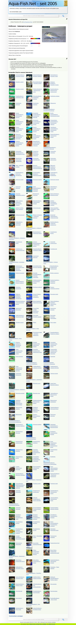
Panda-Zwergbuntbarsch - (37, 136)
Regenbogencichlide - (37, 334)
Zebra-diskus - (37, 561)
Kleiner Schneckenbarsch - (54, 524)
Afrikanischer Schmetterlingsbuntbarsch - (49, 107)
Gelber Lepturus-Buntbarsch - (19, 203)
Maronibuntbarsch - (37, 232)
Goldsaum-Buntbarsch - (54, 83)
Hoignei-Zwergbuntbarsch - (20, 129)
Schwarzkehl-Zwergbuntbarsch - (20, 153)
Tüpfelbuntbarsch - (37, 367)
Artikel (17, 8)
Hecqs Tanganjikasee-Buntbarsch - (53, 444)
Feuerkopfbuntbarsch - (54, 599)
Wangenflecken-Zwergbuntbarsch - (37, 143)
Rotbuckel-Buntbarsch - (18, 296)
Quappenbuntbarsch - (54, 561)
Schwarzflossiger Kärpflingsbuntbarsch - (20, 485)
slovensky (65, 5)
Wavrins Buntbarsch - (54, 194)
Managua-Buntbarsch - (54, 475)
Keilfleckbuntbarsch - (37, 585)
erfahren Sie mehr (51, 624)
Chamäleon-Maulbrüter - (19, 517)
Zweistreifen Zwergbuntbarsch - (37, 115)
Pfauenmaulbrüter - (37, 468)
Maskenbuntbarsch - (37, 202)
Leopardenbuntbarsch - (34, 480)
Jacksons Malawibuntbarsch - (37, 244)
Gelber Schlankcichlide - (19, 351)
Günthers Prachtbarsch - (53, 203)
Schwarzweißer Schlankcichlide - (54, 351)
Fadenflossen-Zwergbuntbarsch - (54, 129)
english (65, 2)
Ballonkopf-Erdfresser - (20, 303)
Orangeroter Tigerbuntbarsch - (54, 216)
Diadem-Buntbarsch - (37, 75)
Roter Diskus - (20, 561)
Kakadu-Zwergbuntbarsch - (20, 122)
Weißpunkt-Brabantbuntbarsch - (54, 578)
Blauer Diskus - (54, 552)
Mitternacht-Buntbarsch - (53, 167)
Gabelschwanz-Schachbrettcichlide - (20, 268)
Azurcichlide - (37, 544)
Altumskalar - (54, 529)
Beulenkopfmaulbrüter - (50, 263)
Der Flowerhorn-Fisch (27, 22)
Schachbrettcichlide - (37, 266)
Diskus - (36, 552)
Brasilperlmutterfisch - (54, 282)
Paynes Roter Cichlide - (36, 310)
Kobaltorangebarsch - (37, 402)
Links (20, 11)
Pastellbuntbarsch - (20, 97)
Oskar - (19, 166)
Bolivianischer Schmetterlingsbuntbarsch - (15, 418)
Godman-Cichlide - (20, 208)
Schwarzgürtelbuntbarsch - (33, 605)
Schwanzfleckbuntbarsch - (17, 390)
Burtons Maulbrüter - (37, 302)
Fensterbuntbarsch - (37, 592)
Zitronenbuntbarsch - (37, 98)
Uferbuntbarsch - (53, 188)
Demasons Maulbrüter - (36, 517)
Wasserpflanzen (31, 8)
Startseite (12, 8)
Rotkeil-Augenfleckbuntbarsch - (32, 326)
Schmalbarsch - (53, 516)
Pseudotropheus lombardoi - (19, 531)
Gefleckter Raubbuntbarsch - (37, 499)
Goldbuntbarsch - (20, 568)
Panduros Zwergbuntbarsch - (20, 143)
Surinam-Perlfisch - (37, 296)
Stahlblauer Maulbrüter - (19, 402)
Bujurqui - (54, 288)
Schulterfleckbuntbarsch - (17, 239)
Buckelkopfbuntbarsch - (17, 557)
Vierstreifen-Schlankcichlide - (37, 351)
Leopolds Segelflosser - (20, 537)
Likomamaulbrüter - (54, 499)
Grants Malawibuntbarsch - (37, 189)
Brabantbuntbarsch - (20, 585)
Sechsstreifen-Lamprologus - (36, 459)
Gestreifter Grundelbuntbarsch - (37, 275)
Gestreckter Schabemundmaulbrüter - (49, 360)
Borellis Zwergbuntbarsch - (54, 115)
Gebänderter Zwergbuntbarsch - (54, 426)
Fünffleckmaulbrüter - (37, 282)
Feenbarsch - (53, 433)
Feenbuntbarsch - (54, 174)
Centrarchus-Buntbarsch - (36, 153)
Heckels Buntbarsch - (20, 75)
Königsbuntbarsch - (54, 492)
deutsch (65, 1)
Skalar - (37, 537)
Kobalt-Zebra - (54, 384)
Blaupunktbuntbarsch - (37, 83)
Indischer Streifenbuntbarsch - (20, 282)
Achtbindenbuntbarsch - (34, 229)
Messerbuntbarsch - (54, 267)
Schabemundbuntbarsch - (31, 363)
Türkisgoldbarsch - (54, 395)
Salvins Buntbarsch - (20, 578)
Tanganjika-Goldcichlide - (36, 451)
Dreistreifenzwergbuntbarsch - (49, 148)
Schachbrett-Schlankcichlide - (54, 344)
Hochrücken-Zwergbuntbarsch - (37, 122)
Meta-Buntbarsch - (54, 75)
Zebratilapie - (54, 568)
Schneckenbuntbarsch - (34, 380)
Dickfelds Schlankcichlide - (36, 344)
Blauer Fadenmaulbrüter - (54, 468)
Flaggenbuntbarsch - (37, 249)
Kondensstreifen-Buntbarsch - (37, 174)
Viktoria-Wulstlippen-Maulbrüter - (54, 303)
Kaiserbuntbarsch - (20, 174)
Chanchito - (20, 194)
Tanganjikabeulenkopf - (16, 263)
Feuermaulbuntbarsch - (33, 574)
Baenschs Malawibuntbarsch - (37, 167)
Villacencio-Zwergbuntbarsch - (20, 136)
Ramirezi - (36, 416)
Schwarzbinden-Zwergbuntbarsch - (54, 122)
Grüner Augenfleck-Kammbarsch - (54, 209)
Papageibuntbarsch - (54, 333)
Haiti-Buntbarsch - (20, 425)
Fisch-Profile (22, 8)
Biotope (38, 8)
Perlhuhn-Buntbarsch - (37, 90)
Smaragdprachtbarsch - (14, 504)
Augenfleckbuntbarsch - (15, 339)
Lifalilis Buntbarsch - (20, 316)
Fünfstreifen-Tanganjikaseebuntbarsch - (49, 460)
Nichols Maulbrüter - (37, 509)
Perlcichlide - (37, 316)
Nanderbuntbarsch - (54, 90)
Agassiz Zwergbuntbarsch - (20, 115)
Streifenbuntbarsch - (54, 223)
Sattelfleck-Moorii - (37, 578)
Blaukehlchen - (19, 160)
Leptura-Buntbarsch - (37, 609)
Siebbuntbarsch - (19, 223)
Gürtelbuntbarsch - (19, 609)
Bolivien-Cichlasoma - (37, 216)
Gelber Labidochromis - (19, 368)
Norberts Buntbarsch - (54, 136)
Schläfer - (19, 468)
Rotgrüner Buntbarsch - (18, 344)
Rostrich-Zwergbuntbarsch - (37, 129)
